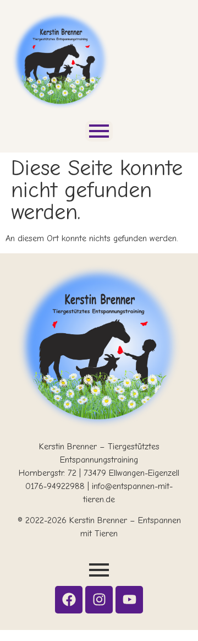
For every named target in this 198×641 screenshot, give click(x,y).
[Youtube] (129, 599)
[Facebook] (68, 599)
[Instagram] (99, 599)
